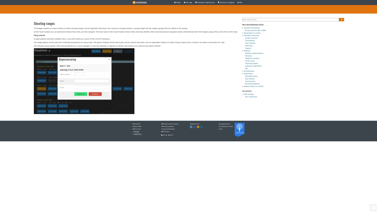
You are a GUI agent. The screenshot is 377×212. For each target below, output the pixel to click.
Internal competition (253, 66)
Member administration (254, 53)
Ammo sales (250, 61)
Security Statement (169, 129)
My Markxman (249, 71)
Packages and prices (251, 35)
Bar (246, 68)
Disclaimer (166, 131)
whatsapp (136, 131)
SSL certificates (251, 97)
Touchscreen (250, 81)
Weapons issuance (252, 58)
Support (248, 48)
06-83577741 (138, 134)
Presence (248, 56)
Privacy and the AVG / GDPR (255, 30)
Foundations (250, 41)
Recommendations (252, 84)
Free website (250, 43)
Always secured (251, 38)
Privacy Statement (168, 126)
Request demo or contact (254, 86)
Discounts (249, 46)
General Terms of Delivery (170, 124)
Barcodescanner (251, 76)
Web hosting (248, 94)
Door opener (250, 79)
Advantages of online (252, 33)
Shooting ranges (251, 63)
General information (252, 28)
